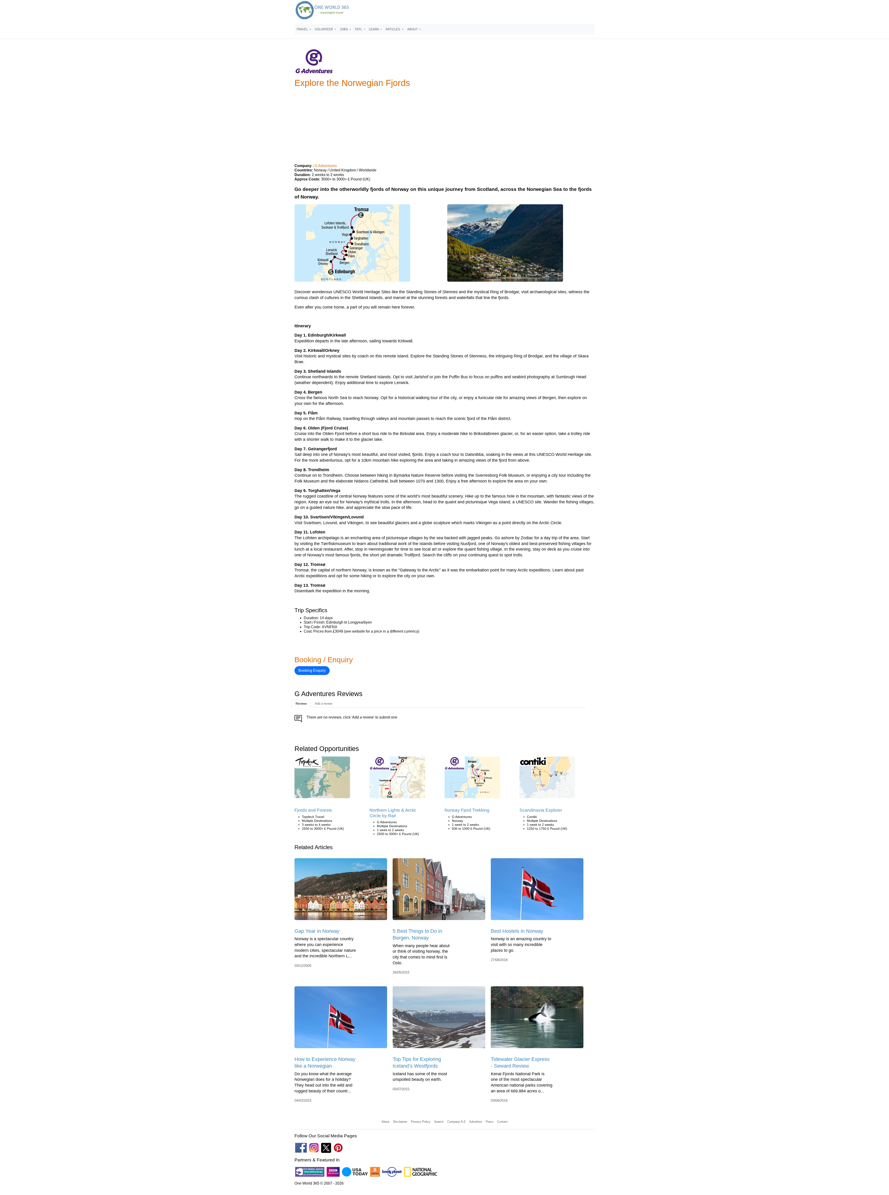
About (385, 1121)
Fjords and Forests (313, 810)
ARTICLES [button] (393, 29)
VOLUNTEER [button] (324, 29)
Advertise (475, 1121)
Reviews (301, 703)
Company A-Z (456, 1121)
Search (439, 1121)
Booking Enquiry (312, 670)
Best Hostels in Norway (517, 931)
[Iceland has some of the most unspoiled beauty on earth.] (439, 1019)
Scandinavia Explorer (541, 810)
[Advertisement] (444, 123)
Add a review (323, 703)
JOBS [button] (344, 29)
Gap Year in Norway (316, 931)
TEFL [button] (359, 29)
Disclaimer (400, 1121)
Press (490, 1121)
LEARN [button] (374, 29)
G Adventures (326, 166)
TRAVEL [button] (302, 29)
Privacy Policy (420, 1121)
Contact (502, 1121)
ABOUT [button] (413, 29)
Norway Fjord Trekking (466, 810)
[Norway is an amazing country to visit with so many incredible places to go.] (537, 891)
